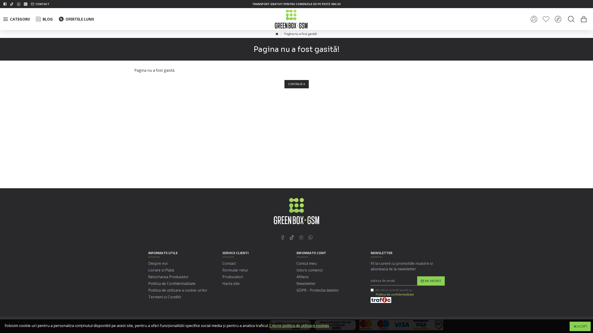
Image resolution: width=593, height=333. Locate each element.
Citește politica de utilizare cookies (299, 325)
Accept (582, 326)
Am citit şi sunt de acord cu (394, 292)
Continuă (295, 84)
